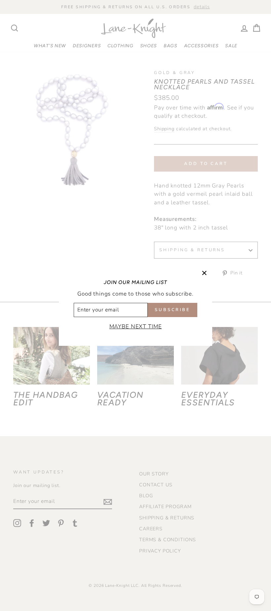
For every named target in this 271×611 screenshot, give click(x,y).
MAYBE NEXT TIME (135, 326)
